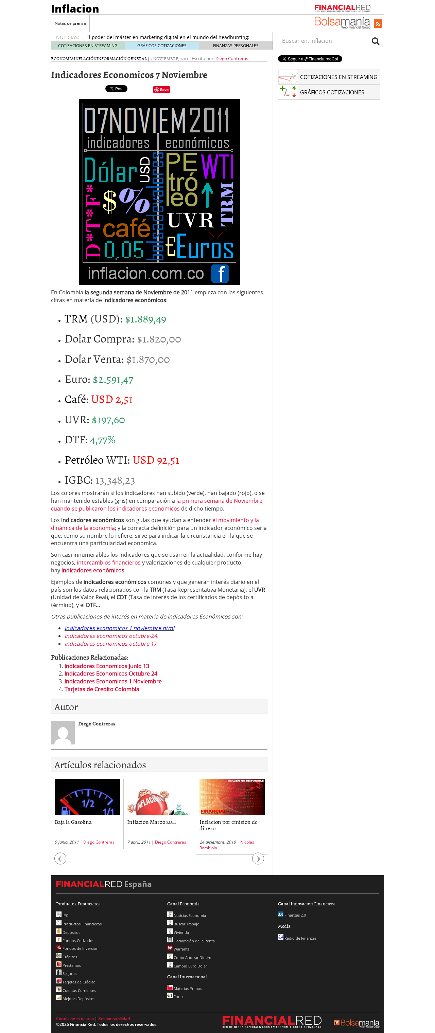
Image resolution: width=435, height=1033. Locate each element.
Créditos (69, 956)
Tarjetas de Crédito (78, 981)
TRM (76, 318)
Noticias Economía (189, 915)
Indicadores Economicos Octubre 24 (111, 673)
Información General (122, 58)
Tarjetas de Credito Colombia (102, 689)
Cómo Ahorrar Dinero (192, 957)
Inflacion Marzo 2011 (151, 821)
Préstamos (71, 965)
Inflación (85, 58)
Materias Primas (187, 988)
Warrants (181, 949)
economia (62, 58)
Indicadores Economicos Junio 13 (107, 666)
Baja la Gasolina (73, 821)
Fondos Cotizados (78, 940)
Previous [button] (60, 861)
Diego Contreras (231, 58)
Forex (178, 996)
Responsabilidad (114, 1018)
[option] (87, 814)
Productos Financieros (82, 923)
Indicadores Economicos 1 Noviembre (113, 681)
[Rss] (378, 24)
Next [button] (258, 861)
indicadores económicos (93, 570)
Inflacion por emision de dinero (228, 824)
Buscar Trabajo (186, 923)
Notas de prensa (70, 23)
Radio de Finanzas (299, 938)
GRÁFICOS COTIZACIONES (162, 46)
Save (164, 89)
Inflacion (75, 8)
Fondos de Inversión (80, 948)
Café (75, 398)
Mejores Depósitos (78, 998)
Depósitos (71, 932)
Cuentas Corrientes (79, 990)
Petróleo (84, 459)
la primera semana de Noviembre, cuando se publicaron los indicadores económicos (157, 504)
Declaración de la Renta (194, 940)
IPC (65, 915)
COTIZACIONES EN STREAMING (88, 46)
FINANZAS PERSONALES (236, 46)
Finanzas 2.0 (294, 915)
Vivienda (181, 932)
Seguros (69, 973)
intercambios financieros (109, 562)
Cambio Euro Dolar (190, 966)
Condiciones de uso (75, 1018)
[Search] (375, 41)
